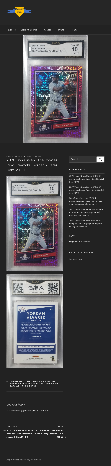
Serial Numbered (29, 30)
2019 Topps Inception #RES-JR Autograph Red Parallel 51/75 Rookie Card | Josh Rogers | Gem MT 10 (85, 201)
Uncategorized (75, 259)
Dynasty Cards (33, 156)
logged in (24, 410)
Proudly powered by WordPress (26, 460)
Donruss (37, 381)
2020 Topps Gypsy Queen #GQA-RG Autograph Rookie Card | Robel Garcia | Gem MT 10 (86, 179)
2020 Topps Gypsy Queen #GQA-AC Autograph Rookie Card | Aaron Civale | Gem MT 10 (86, 190)
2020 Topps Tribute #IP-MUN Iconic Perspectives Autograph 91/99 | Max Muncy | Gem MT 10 (85, 223)
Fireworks (49, 381)
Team (74, 30)
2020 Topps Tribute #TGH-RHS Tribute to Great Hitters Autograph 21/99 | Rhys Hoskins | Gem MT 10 (86, 212)
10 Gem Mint (17, 381)
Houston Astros (30, 384)
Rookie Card (29, 386)
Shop (8, 460)
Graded (47, 30)
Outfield (46, 384)
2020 (28, 381)
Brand (61, 30)
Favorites (11, 30)
